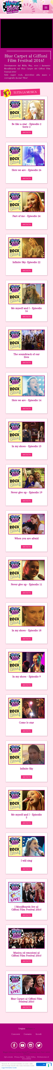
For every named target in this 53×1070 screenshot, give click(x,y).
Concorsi (15, 1034)
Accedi (39, 1034)
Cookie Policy (31, 1057)
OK (44, 1064)
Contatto (28, 1034)
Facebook (14, 1045)
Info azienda (8, 1057)
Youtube (22, 1045)
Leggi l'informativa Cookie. (9, 1068)
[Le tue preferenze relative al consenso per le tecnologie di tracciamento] (48, 1065)
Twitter (39, 1045)
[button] (30, 1028)
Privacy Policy (19, 1057)
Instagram (30, 1045)
